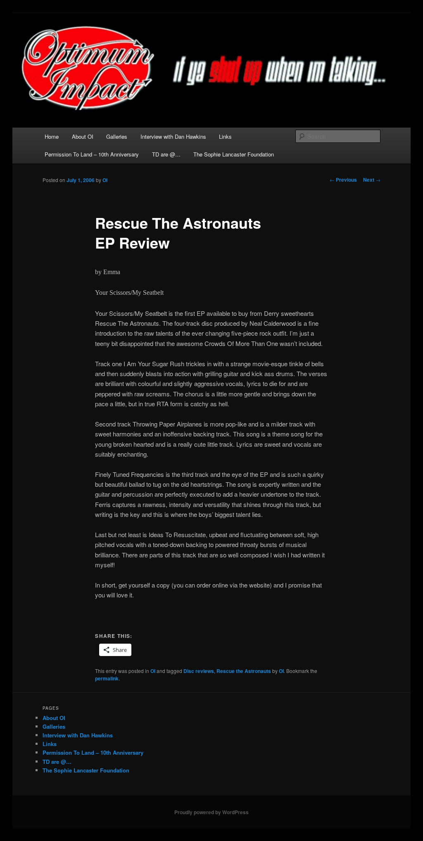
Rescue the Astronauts (243, 671)
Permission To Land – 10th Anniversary (92, 154)
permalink (107, 678)
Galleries (116, 136)
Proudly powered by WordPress (211, 812)
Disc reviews (198, 671)
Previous (343, 179)
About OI (82, 136)
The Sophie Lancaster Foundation (233, 154)
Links (225, 136)
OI (104, 180)
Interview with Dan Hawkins (173, 136)
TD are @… (166, 154)
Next (371, 179)
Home (52, 136)
